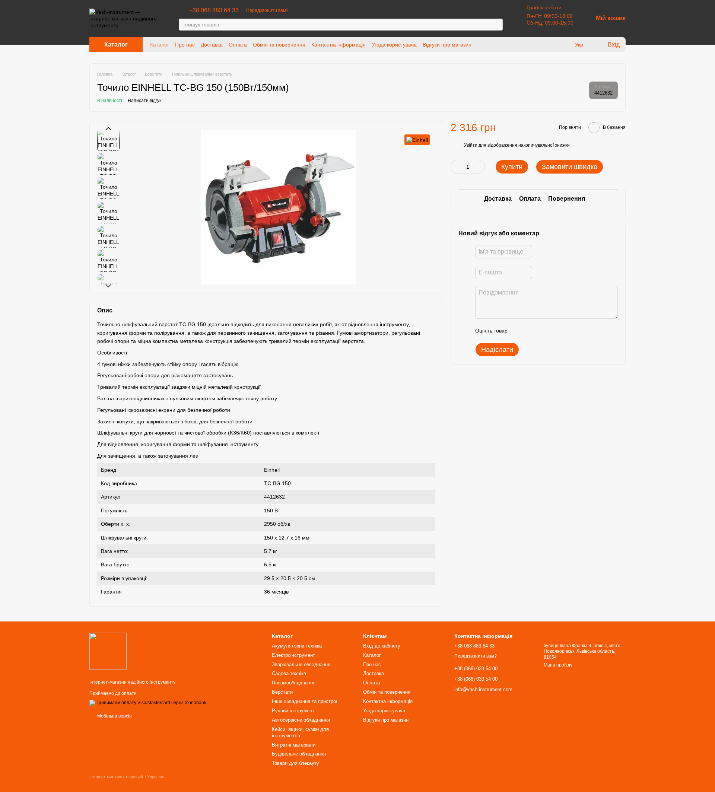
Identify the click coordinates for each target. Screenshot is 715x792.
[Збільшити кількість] (479, 167)
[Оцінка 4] (556, 330)
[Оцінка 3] (544, 330)
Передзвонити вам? (267, 10)
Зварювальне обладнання (301, 664)
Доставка (212, 45)
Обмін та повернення (279, 45)
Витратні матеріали (293, 745)
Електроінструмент (293, 655)
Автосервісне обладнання (301, 720)
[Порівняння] (564, 44)
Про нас (185, 45)
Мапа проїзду (558, 665)
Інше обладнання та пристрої (304, 701)
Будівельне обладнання (299, 754)
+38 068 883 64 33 (214, 10)
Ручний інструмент (293, 710)
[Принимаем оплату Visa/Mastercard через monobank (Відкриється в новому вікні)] (147, 702)
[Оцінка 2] (532, 330)
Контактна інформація (338, 45)
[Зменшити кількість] (456, 167)
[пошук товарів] (497, 25)
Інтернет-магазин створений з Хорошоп (126, 776)
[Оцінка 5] (567, 330)
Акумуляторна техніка (297, 646)
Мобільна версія (114, 716)
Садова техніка (289, 673)
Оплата (238, 45)
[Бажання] (549, 44)
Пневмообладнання (293, 683)
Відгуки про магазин (447, 45)
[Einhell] (417, 139)
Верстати (282, 692)
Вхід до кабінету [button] (381, 646)
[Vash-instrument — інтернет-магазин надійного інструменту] (108, 650)
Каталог (159, 45)
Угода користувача (394, 45)
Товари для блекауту (295, 763)
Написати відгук (144, 100)
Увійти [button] (470, 145)
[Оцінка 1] (520, 330)
